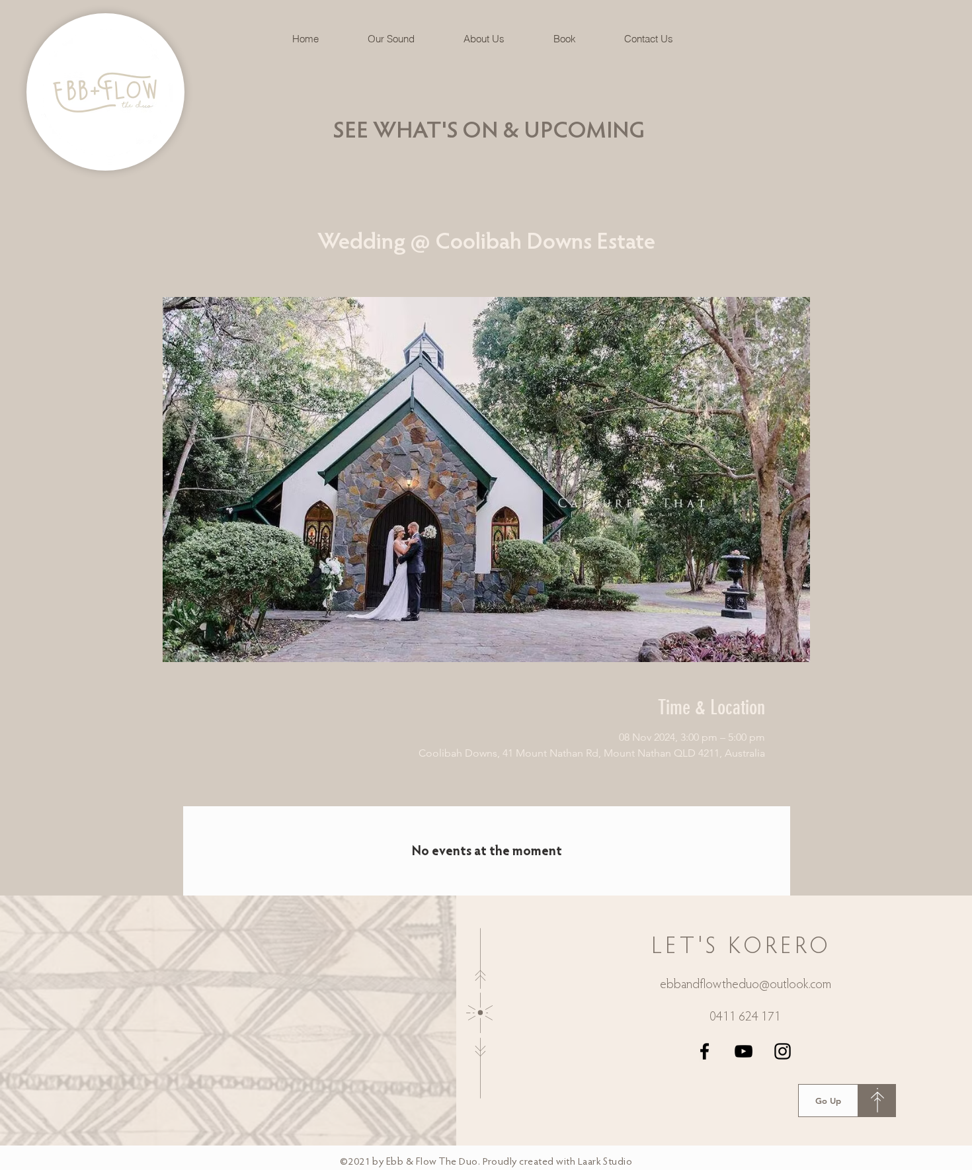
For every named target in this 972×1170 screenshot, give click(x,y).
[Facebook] (704, 1051)
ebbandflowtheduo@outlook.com (745, 984)
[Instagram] (782, 1051)
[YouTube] (743, 1051)
